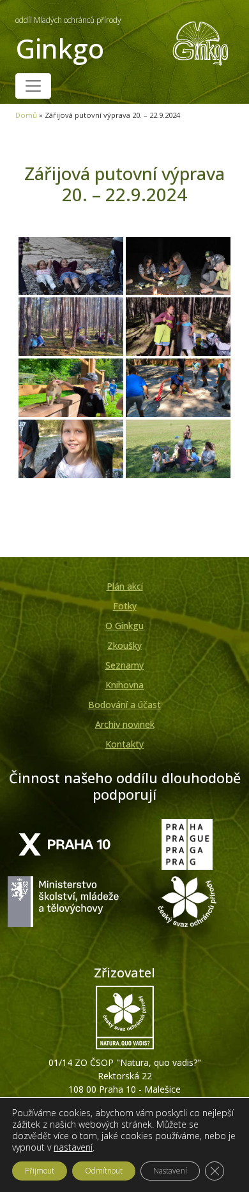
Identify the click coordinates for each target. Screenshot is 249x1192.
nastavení (73, 1147)
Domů (26, 115)
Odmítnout (104, 1170)
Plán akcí (125, 586)
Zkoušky (124, 645)
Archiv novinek (125, 724)
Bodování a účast (124, 705)
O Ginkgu (124, 626)
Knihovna (124, 685)
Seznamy (124, 665)
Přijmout (39, 1170)
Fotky (125, 606)
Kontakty (124, 744)
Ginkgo (68, 40)
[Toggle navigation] (33, 86)
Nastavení (170, 1170)
